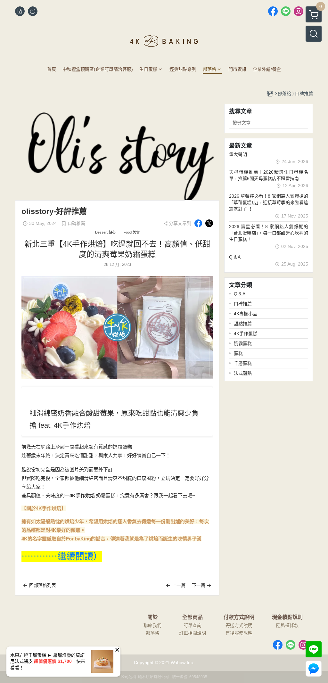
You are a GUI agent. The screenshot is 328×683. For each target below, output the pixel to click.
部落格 (152, 633)
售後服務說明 (239, 633)
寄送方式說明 (239, 625)
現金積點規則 (287, 617)
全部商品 (192, 617)
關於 (152, 617)
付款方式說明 (239, 617)
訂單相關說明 (192, 633)
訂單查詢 (192, 625)
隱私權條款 (287, 625)
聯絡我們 (152, 625)
